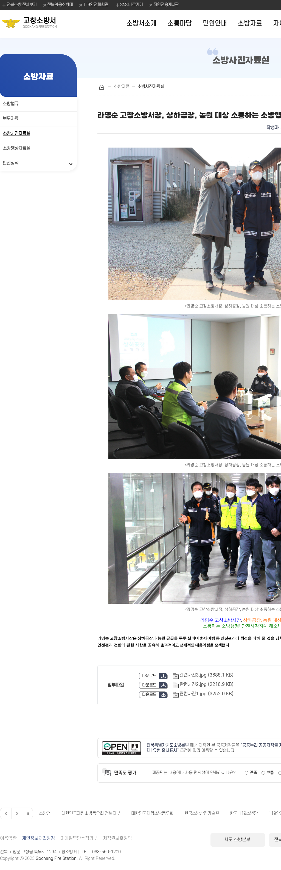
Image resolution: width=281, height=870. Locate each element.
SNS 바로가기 (131, 4)
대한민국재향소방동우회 (130, 813)
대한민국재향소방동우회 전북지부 (68, 813)
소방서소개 (142, 23)
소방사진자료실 (16, 133)
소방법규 (10, 103)
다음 (16, 813)
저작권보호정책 (117, 838)
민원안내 (215, 23)
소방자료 (250, 23)
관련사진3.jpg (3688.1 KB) (206, 675)
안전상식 (10, 163)
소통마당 (180, 23)
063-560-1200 (106, 851)
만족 (253, 772)
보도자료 (10, 118)
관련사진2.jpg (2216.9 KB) (206, 684)
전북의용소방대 (60, 4)
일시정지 (28, 813)
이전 (5, 813)
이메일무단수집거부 (78, 838)
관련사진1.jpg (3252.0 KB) (206, 693)
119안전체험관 (95, 4)
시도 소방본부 (238, 839)
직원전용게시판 (166, 4)
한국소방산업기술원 (179, 813)
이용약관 (8, 838)
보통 (270, 772)
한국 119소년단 (221, 813)
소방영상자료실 (16, 148)
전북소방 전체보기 (22, 4)
